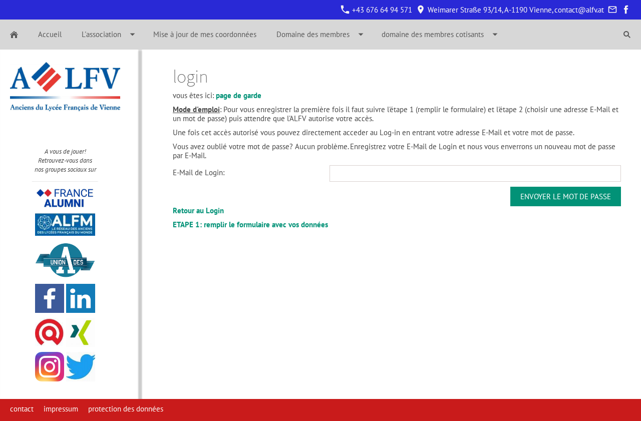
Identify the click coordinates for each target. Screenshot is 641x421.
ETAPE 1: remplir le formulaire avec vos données (250, 224)
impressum (61, 408)
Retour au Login (198, 210)
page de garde (238, 95)
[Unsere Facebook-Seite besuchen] (625, 10)
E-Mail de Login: (198, 172)
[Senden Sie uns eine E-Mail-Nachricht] (612, 10)
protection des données (125, 408)
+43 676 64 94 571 (381, 10)
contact (22, 408)
